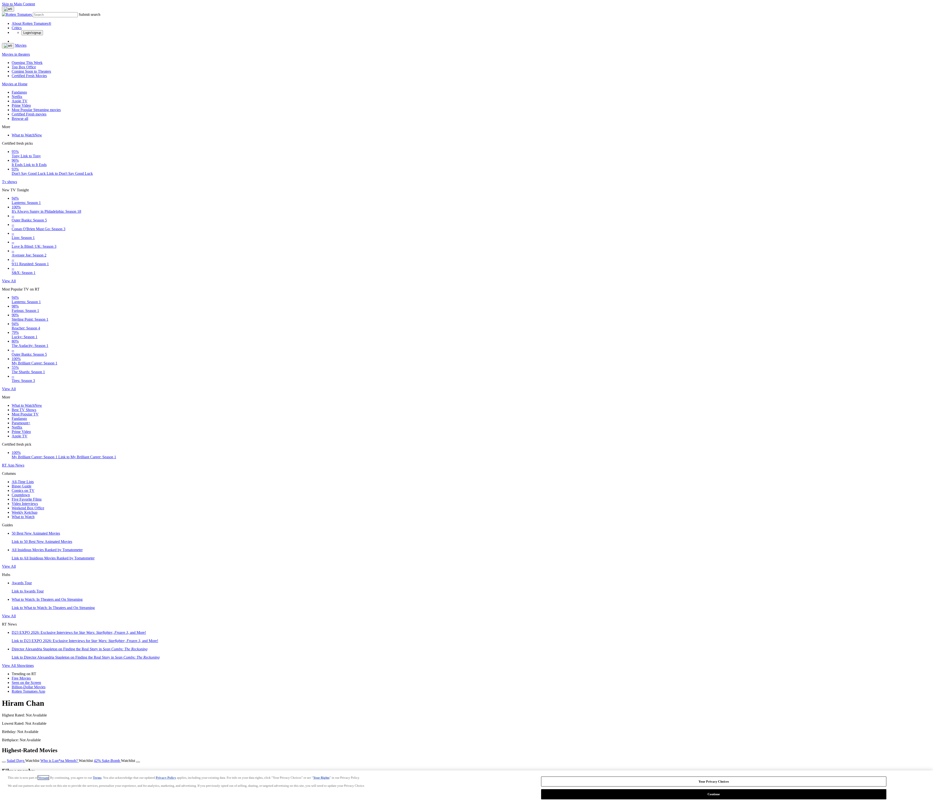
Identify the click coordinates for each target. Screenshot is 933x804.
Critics (17, 28)
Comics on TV (23, 490)
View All (9, 281)
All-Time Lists (23, 482)
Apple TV (19, 101)
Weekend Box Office (28, 508)
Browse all (20, 118)
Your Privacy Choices (714, 781)
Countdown (21, 495)
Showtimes (25, 665)
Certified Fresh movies (29, 114)
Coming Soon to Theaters (31, 71)
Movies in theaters (16, 54)
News (19, 465)
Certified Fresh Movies (29, 76)
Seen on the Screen (26, 682)
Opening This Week (27, 63)
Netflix (17, 97)
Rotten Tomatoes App (28, 691)
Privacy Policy (166, 777)
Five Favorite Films (27, 499)
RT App (8, 465)
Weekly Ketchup (24, 512)
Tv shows (9, 182)
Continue (714, 794)
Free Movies (21, 678)
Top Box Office (24, 67)
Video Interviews (25, 504)
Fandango (19, 92)
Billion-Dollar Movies (28, 687)
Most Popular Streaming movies (36, 110)
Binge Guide (21, 486)
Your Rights (321, 777)
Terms (97, 777)
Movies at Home (14, 84)
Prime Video (21, 105)
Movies (20, 45)
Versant (43, 777)
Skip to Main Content (18, 4)
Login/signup (32, 33)
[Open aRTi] (8, 9)
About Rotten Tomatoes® (31, 23)
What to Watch (27, 135)
